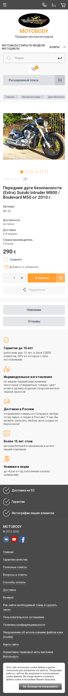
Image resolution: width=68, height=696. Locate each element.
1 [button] (21, 171)
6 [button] (46, 171)
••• (64, 47)
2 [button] (26, 171)
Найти (60, 58)
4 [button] (36, 171)
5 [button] (41, 171)
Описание (34, 310)
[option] (34, 136)
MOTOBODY (34, 31)
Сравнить (16, 259)
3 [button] (31, 171)
